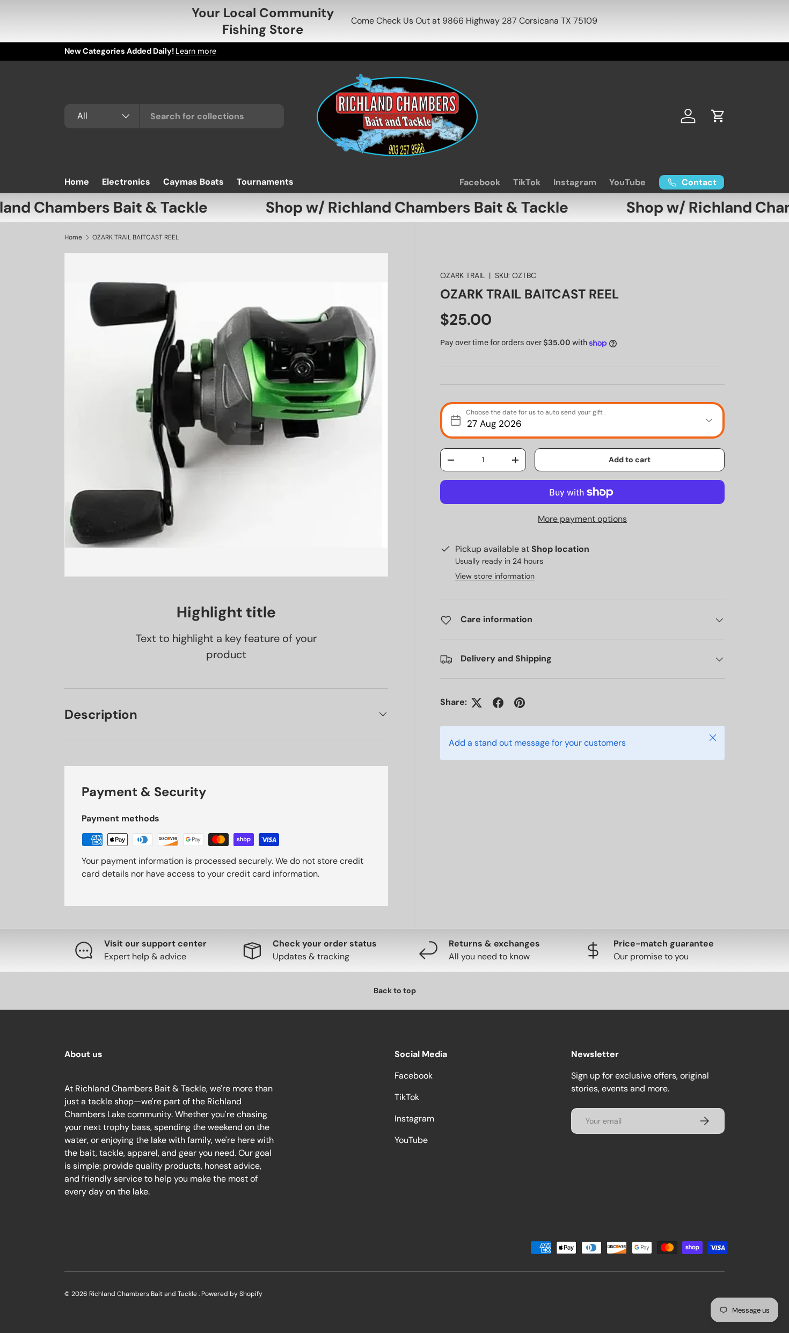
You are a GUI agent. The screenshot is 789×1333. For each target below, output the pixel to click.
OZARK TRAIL (462, 275)
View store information (495, 576)
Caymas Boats (193, 181)
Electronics (126, 181)
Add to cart (630, 459)
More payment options (582, 519)
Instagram (574, 182)
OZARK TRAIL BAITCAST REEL (135, 237)
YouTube (627, 182)
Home (76, 181)
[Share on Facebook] (498, 702)
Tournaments (265, 181)
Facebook (479, 182)
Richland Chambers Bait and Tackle (144, 1294)
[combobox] (174, 116)
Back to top (395, 990)
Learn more (196, 51)
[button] (718, 116)
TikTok (526, 182)
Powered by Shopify (231, 1294)
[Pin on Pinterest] (519, 702)
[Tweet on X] (476, 702)
